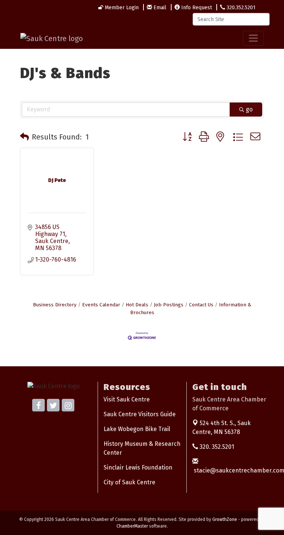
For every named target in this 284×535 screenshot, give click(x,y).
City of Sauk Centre (129, 482)
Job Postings (168, 305)
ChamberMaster (132, 526)
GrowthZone (224, 519)
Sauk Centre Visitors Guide (140, 414)
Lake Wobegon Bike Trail (137, 429)
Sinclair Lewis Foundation (138, 467)
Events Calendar (101, 305)
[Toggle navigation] (253, 38)
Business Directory (55, 305)
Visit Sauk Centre (127, 399)
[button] (24, 137)
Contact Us (201, 305)
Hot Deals (137, 305)
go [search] (249, 109)
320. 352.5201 (216, 446)
